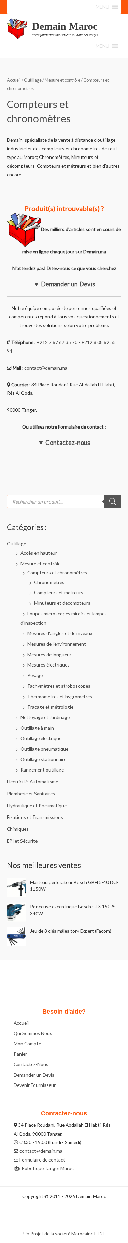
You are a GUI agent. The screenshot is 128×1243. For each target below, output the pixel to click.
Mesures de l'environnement (56, 644)
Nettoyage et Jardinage (45, 717)
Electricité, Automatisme (32, 781)
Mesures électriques (48, 665)
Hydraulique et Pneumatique (37, 805)
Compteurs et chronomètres (57, 572)
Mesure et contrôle (40, 563)
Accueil (14, 80)
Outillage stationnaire (43, 759)
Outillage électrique (40, 738)
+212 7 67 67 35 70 (57, 342)
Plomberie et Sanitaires (31, 793)
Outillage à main (37, 728)
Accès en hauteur (38, 553)
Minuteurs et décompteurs (62, 603)
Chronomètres (49, 582)
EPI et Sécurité (22, 841)
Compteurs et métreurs (58, 592)
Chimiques (18, 829)
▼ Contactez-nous (64, 442)
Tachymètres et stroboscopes (58, 686)
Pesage (35, 675)
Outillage (16, 543)
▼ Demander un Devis (64, 284)
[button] (102, 7)
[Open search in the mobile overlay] (64, 501)
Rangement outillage (42, 770)
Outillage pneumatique (44, 749)
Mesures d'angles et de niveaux (60, 633)
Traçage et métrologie (50, 707)
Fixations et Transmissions (35, 817)
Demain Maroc (64, 26)
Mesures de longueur (49, 654)
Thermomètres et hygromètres (59, 696)
